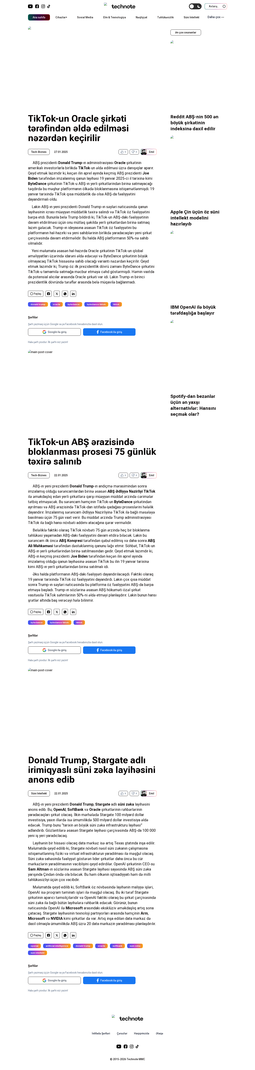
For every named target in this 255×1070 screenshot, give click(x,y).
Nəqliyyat (141, 17)
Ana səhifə (39, 17)
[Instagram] (43, 6)
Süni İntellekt (191, 17)
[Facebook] (37, 6)
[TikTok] (48, 6)
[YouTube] (30, 6)
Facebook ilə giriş (111, 331)
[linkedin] (73, 293)
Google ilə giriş (57, 331)
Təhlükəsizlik (165, 17)
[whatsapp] (65, 293)
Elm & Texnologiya (114, 17)
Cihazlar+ (61, 17)
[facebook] (48, 293)
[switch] (195, 6)
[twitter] (56, 293)
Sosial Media (85, 17)
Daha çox (214, 17)
